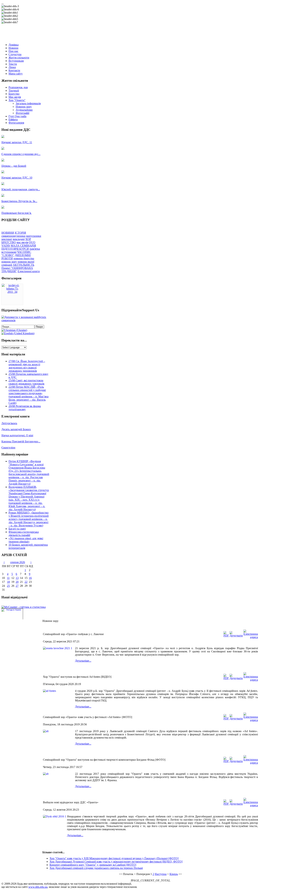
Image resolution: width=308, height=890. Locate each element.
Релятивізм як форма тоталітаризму (25, 408)
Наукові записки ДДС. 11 (16, 142)
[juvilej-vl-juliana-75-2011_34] (12, 291)
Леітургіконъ (9, 423)
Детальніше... (83, 660)
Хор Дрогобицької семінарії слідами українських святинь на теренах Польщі (96, 867)
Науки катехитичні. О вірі (17, 435)
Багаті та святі (17, 528)
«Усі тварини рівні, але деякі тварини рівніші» (26, 540)
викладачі (19, 239)
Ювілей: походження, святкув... (20, 189)
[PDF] (226, 635)
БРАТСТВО (8, 242)
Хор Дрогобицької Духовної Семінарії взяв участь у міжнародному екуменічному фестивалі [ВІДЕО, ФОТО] (116, 861)
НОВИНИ (7, 232)
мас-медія (22, 242)
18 (8, 581)
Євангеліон (8, 447)
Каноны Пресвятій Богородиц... (20, 441)
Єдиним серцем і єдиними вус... (20, 154)
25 (8, 585)
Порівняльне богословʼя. (16, 212)
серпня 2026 (17, 562)
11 (8, 577)
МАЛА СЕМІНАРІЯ (23, 245)
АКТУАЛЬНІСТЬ (23, 264)
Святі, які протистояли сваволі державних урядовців (26, 382)
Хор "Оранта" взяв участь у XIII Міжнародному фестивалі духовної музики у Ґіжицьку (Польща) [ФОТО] (114, 858)
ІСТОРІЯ (20, 232)
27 (17, 585)
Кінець (174, 874)
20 (17, 581)
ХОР (28, 239)
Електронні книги (29, 271)
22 (26, 581)
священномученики (13, 235)
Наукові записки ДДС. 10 (16, 177)
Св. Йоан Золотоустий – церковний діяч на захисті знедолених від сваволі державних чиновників (27, 366)
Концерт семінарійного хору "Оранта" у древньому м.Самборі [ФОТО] (93, 864)
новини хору (9, 261)
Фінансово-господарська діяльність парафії (24, 533)
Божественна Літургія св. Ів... (19, 201)
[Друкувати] (236, 635)
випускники (33, 235)
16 (30, 577)
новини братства (24, 258)
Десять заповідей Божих (16, 429)
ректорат (6, 239)
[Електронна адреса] (250, 637)
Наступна (160, 874)
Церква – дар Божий (13, 165)
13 (17, 577)
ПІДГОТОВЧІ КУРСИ (15, 248)
